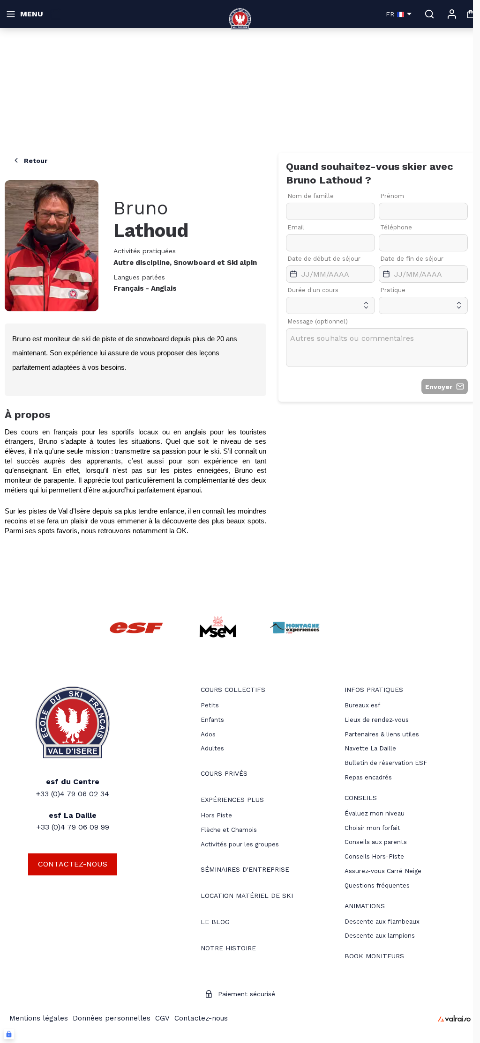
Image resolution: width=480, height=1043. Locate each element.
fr (390, 14)
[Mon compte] (451, 14)
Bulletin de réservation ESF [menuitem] (386, 762)
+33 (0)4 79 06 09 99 (73, 827)
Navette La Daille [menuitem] (370, 748)
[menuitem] (233, 691)
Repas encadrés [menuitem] (368, 777)
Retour (35, 160)
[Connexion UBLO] (9, 1034)
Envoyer (438, 386)
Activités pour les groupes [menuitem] (240, 844)
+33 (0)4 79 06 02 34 (72, 793)
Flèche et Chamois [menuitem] (229, 829)
